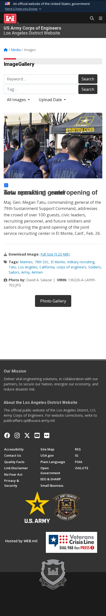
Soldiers (94, 267)
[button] (23, 8)
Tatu (12, 267)
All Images (17, 99)
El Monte (58, 262)
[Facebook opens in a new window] (7, 435)
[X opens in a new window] (27, 435)
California (46, 267)
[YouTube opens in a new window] (37, 435)
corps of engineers (71, 267)
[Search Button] (90, 18)
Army (25, 272)
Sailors (14, 272)
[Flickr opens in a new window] (46, 435)
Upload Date (51, 99)
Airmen (37, 272)
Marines (26, 262)
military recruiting (80, 262)
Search (88, 79)
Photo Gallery (53, 301)
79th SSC (42, 262)
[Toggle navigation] (98, 18)
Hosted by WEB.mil (21, 541)
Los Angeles (27, 267)
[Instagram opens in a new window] (17, 435)
